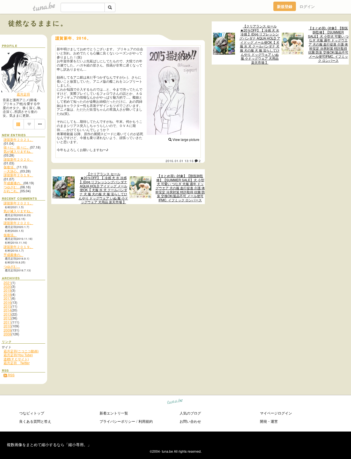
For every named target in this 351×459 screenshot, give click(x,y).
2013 (7, 314)
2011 (7, 322)
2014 (7, 310)
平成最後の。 (13, 182)
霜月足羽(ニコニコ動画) (21, 351)
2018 (7, 294)
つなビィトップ (31, 413)
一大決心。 (12, 171)
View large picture (185, 139)
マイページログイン (276, 413)
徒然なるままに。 (37, 22)
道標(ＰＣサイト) (16, 359)
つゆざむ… (12, 187)
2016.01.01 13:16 (180, 160)
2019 (7, 290)
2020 (7, 286)
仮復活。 (10, 167)
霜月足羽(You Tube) (18, 354)
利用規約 (145, 421)
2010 (7, 326)
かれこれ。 (12, 190)
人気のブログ (190, 413)
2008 (7, 334)
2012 (7, 318)
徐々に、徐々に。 (17, 147)
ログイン (307, 6)
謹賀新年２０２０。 (18, 159)
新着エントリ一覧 (114, 413)
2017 (7, 298)
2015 (7, 306)
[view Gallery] (18, 124)
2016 (7, 302)
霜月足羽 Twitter (17, 362)
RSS (11, 374)
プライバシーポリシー (117, 421)
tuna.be (175, 402)
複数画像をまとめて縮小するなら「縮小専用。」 (49, 444)
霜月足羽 (23, 94)
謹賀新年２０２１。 (18, 139)
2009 (7, 330)
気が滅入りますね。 (18, 151)
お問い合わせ (190, 421)
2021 (7, 282)
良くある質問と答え (35, 421)
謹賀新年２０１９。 (18, 175)
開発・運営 (269, 421)
